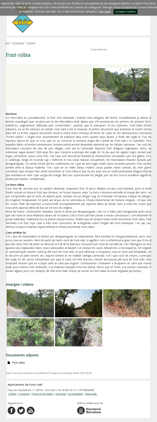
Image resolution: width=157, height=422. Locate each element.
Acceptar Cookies (125, 11)
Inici (8, 43)
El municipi (18, 43)
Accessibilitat (75, 394)
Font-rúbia (19, 362)
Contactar (24, 394)
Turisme (30, 43)
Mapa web (91, 394)
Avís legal (61, 394)
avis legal (104, 11)
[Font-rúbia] (30, 303)
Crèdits (12, 394)
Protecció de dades (42, 394)
